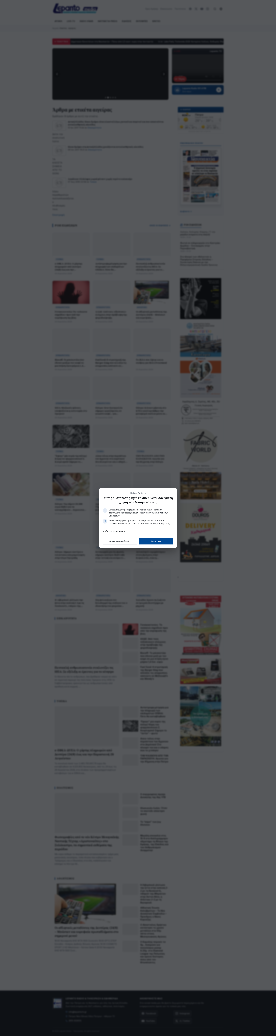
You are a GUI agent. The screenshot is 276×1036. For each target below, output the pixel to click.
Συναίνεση (156, 541)
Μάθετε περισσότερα (114, 531)
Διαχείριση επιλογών (120, 541)
